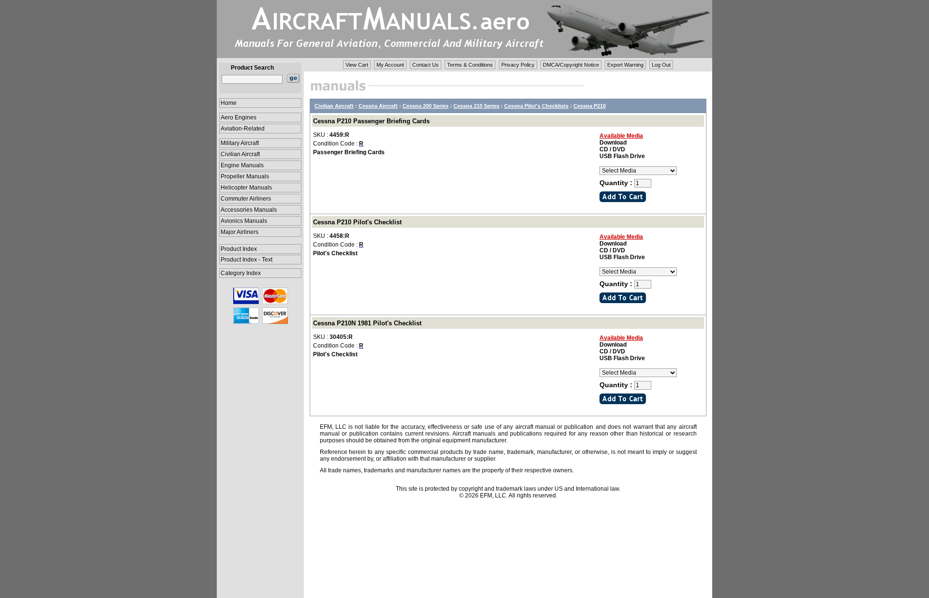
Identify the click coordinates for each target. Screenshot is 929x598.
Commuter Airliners (246, 198)
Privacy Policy (518, 65)
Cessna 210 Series (476, 106)
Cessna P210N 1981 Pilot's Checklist (367, 323)
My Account (390, 65)
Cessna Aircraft (378, 106)
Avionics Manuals (244, 221)
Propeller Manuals (245, 176)
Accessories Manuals (249, 209)
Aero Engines (238, 117)
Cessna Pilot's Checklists (536, 106)
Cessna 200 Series (426, 106)
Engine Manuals (242, 165)
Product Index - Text (246, 259)
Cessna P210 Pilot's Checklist (357, 222)
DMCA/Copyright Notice (571, 65)
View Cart (356, 65)
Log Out (661, 65)
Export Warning (625, 65)
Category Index (241, 273)
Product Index (239, 249)
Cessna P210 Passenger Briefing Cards (371, 121)
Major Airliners (239, 232)
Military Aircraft (240, 143)
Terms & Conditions (470, 65)
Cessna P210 (589, 106)
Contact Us (425, 65)
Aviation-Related (243, 128)
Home (229, 103)
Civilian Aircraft (240, 154)
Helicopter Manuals (246, 187)
